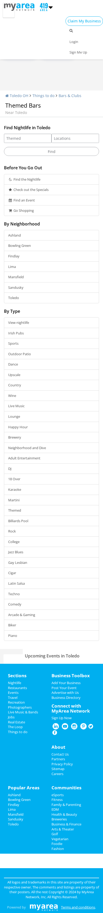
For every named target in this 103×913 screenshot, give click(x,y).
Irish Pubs (16, 333)
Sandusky (16, 287)
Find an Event (24, 200)
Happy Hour (18, 427)
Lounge (14, 416)
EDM (55, 809)
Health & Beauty (64, 814)
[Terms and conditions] (44, 907)
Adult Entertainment (24, 458)
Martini (14, 500)
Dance (13, 364)
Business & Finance (66, 824)
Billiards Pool (18, 520)
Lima (12, 266)
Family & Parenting (66, 804)
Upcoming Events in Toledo (52, 656)
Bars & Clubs (70, 95)
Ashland (14, 235)
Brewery (14, 437)
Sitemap (58, 768)
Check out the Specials (31, 189)
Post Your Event (64, 687)
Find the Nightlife (26, 179)
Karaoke (14, 489)
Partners (58, 759)
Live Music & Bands (23, 712)
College (14, 541)
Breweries (59, 819)
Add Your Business (66, 682)
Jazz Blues (15, 552)
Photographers (20, 707)
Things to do (43, 95)
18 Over (14, 479)
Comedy (14, 604)
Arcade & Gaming (21, 614)
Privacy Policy (62, 764)
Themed (14, 510)
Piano (12, 635)
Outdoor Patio (19, 354)
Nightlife (14, 682)
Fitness (57, 799)
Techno (14, 594)
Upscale (14, 374)
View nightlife (18, 322)
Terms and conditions (78, 907)
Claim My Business (84, 20)
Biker (12, 625)
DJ (9, 468)
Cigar (12, 572)
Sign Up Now (62, 717)
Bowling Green (19, 245)
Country (14, 385)
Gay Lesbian (17, 562)
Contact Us (60, 754)
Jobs (11, 717)
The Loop (15, 726)
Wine (12, 395)
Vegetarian (60, 839)
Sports (13, 343)
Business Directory (66, 697)
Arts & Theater (63, 829)
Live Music (16, 405)
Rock (12, 531)
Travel (12, 697)
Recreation (16, 702)
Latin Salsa (16, 583)
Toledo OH (18, 95)
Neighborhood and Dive (27, 447)
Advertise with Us (65, 692)
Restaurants (17, 687)
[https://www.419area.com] (20, 6)
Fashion (58, 848)
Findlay (14, 256)
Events (13, 692)
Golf (55, 834)
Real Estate (16, 722)
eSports (58, 794)
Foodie (57, 843)
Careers (57, 773)
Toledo (13, 297)
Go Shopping (23, 210)
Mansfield (16, 277)
